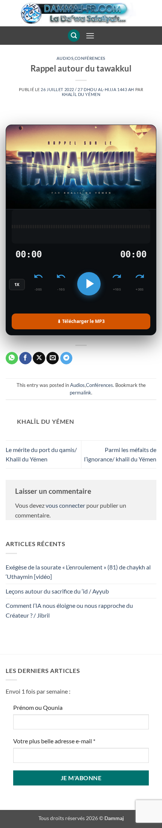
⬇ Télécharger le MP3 (81, 321)
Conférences (90, 58)
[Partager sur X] (39, 358)
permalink (80, 393)
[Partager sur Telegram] (66, 358)
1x (17, 284)
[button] (74, 35)
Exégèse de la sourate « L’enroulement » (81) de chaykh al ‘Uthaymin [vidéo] (78, 571)
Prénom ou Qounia (38, 707)
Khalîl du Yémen (81, 94)
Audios (65, 58)
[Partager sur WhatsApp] (12, 358)
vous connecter (65, 505)
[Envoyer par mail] (52, 358)
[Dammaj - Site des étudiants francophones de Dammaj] (81, 13)
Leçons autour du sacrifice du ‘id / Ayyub (57, 591)
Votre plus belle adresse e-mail (54, 740)
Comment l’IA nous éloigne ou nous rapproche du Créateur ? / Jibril (69, 610)
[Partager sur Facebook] (25, 358)
